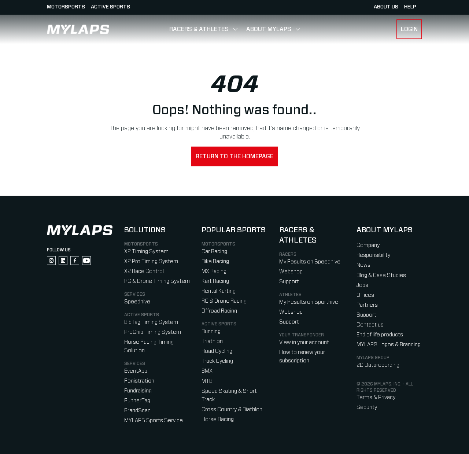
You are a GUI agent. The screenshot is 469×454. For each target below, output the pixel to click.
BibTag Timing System (151, 322)
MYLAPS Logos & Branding (389, 344)
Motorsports (66, 7)
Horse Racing (218, 419)
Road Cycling (217, 351)
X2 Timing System (146, 251)
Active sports (110, 7)
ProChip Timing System (152, 332)
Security (367, 407)
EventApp (135, 371)
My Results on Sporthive (308, 302)
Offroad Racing (219, 311)
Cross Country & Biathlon (232, 409)
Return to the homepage (234, 156)
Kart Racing (215, 281)
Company (368, 245)
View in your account (304, 342)
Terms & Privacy (376, 397)
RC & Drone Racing (224, 301)
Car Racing (214, 251)
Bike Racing (215, 261)
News (363, 265)
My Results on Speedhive (309, 262)
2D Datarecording (378, 365)
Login (409, 29)
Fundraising (138, 391)
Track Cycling (217, 361)
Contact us (370, 325)
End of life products (380, 334)
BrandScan (137, 410)
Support (289, 281)
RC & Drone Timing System (157, 281)
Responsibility (373, 255)
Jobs (362, 285)
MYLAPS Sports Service (153, 420)
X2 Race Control (144, 271)
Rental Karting (219, 291)
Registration (139, 381)
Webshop (291, 271)
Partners (367, 305)
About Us (386, 7)
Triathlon (212, 341)
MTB (207, 381)
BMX (207, 371)
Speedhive (137, 301)
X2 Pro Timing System (151, 261)
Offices (365, 295)
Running (211, 331)
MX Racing (214, 271)
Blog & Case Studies (381, 275)
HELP (410, 7)
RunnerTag (137, 400)
